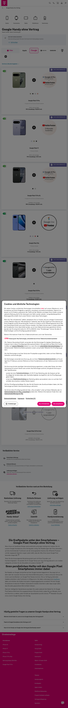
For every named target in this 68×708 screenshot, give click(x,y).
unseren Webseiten (18, 346)
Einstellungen (12, 404)
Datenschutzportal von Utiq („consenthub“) (17, 392)
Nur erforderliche (44, 404)
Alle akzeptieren (58, 404)
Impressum (21, 398)
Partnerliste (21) (30, 398)
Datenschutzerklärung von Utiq (13, 394)
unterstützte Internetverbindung (49, 346)
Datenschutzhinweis (10, 398)
